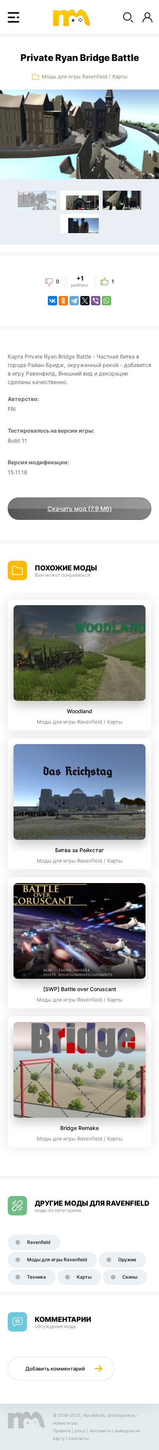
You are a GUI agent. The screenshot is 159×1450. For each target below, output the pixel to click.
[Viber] (95, 300)
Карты (119, 76)
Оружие (127, 1259)
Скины (129, 1277)
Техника (36, 1277)
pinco (80, 1430)
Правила (62, 1430)
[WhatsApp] (106, 300)
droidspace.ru (121, 1415)
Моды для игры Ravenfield (74, 76)
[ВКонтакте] (52, 300)
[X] (85, 300)
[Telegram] (74, 300)
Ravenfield (39, 1242)
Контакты (79, 1438)
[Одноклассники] (63, 300)
